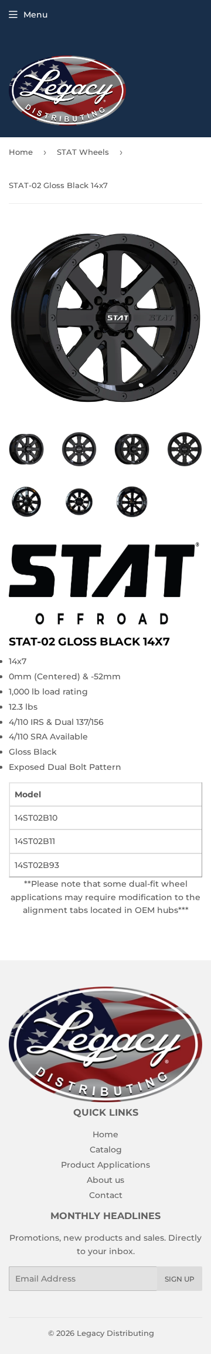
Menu (35, 14)
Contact (105, 1195)
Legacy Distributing (115, 1333)
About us (105, 1180)
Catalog (106, 1149)
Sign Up (180, 1279)
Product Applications (105, 1164)
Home (21, 152)
